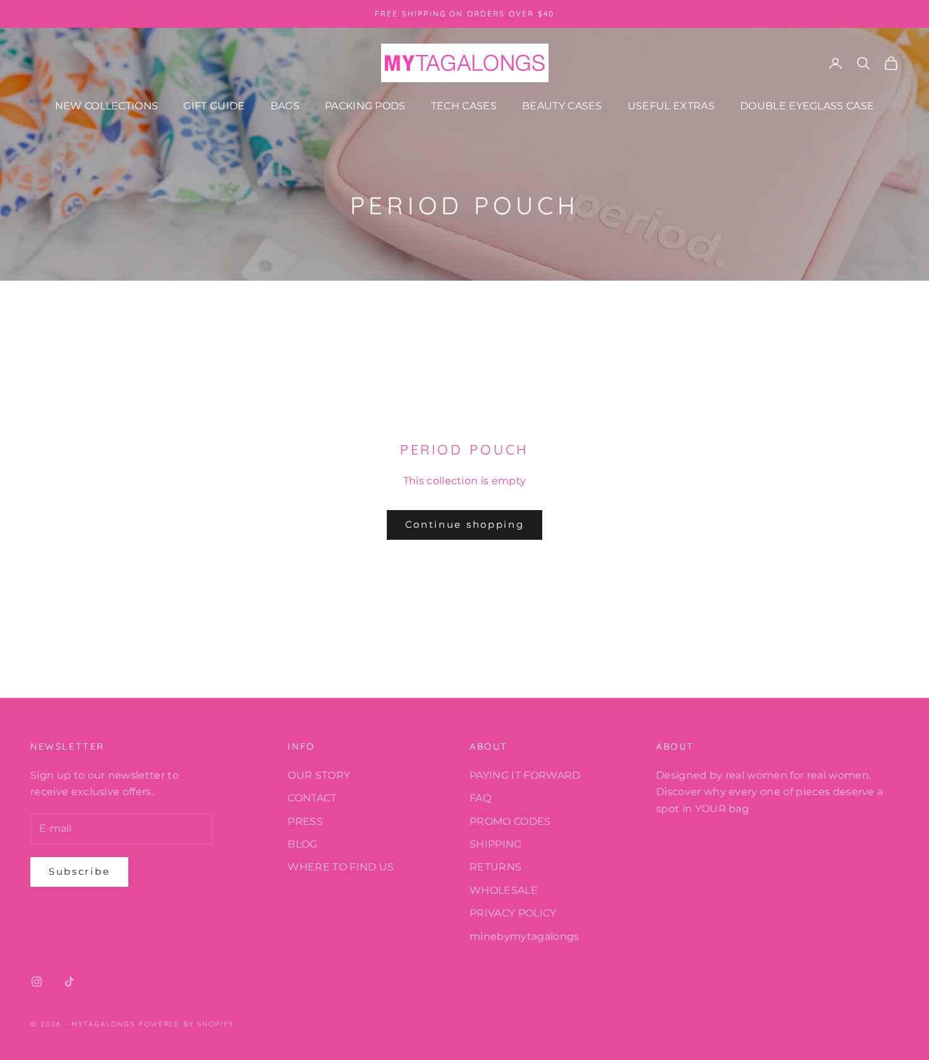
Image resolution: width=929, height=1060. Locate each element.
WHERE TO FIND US (341, 867)
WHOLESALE (504, 890)
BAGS (285, 106)
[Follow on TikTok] (69, 981)
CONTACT (312, 798)
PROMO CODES (510, 821)
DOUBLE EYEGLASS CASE (807, 106)
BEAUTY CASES (562, 106)
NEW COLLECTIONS (107, 106)
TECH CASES (464, 106)
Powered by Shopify (186, 1024)
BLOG (302, 844)
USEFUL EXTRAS (671, 106)
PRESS (305, 821)
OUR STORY (319, 775)
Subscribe (79, 871)
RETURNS (495, 867)
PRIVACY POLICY (513, 913)
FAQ (480, 798)
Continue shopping (465, 524)
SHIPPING (496, 844)
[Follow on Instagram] (36, 981)
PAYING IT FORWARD (525, 775)
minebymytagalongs (524, 936)
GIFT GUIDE (214, 106)
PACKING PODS (365, 106)
